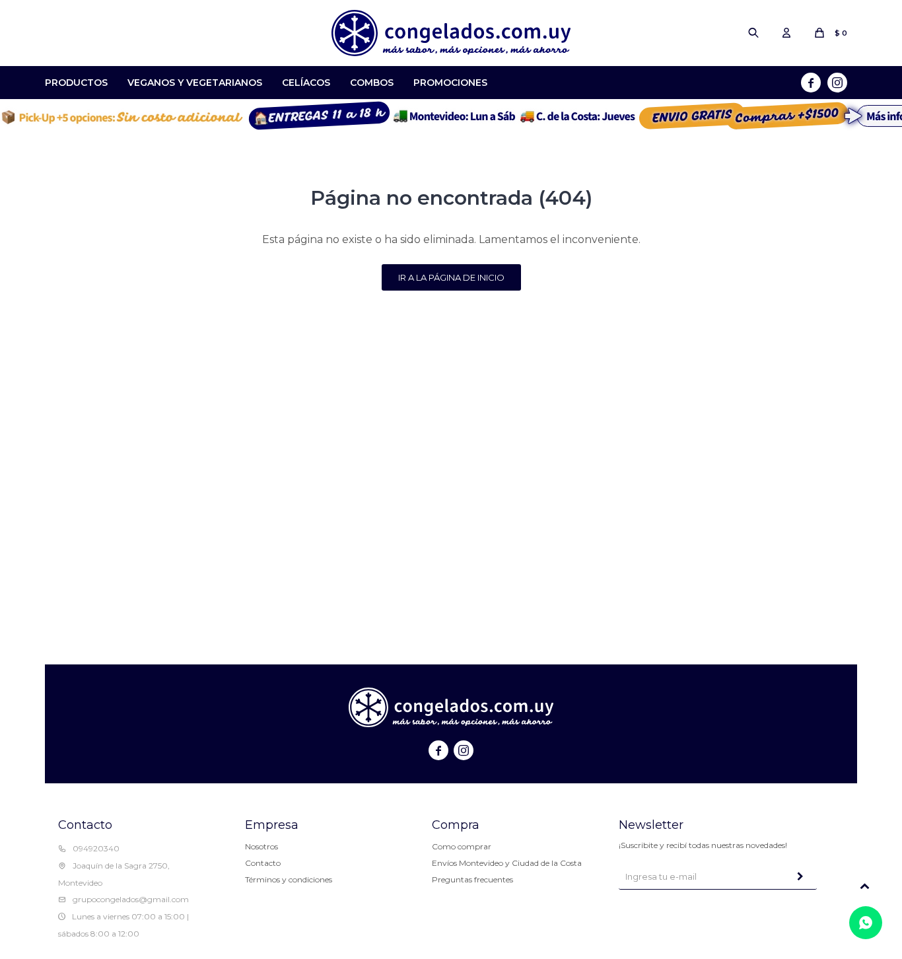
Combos (372, 83)
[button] (753, 33)
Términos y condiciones (288, 879)
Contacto (263, 863)
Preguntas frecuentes (472, 879)
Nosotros (261, 846)
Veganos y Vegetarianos (194, 83)
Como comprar (461, 846)
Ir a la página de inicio (451, 277)
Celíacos (306, 83)
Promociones (450, 83)
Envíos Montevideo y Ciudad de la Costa (507, 863)
